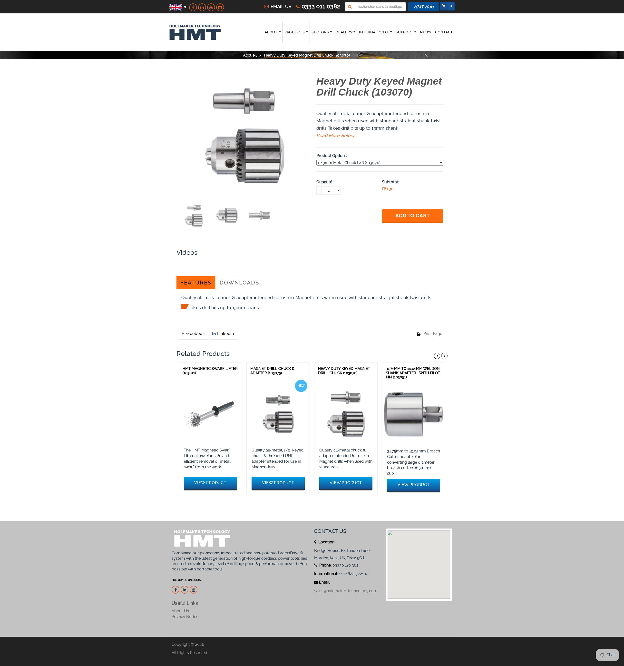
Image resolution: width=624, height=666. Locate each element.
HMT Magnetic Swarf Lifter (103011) (210, 370)
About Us (180, 611)
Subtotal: (390, 182)
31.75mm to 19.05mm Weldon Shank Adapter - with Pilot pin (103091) (413, 372)
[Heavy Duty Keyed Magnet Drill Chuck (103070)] (345, 413)
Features (195, 283)
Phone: (325, 565)
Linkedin (225, 333)
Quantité (324, 182)
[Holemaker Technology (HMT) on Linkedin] (202, 7)
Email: (324, 582)
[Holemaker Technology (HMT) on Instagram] (220, 7)
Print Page (432, 333)
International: (326, 573)
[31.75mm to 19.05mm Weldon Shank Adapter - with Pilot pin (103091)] (413, 414)
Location (325, 542)
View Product (210, 482)
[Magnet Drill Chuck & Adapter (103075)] (278, 413)
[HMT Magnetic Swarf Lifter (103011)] (210, 413)
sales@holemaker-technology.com (345, 590)
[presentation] (194, 215)
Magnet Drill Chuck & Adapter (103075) (272, 370)
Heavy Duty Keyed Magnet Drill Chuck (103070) (344, 370)
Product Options (331, 155)
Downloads (239, 283)
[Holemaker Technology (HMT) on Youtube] (211, 7)
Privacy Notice (185, 616)
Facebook (194, 333)
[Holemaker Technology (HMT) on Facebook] (193, 7)
